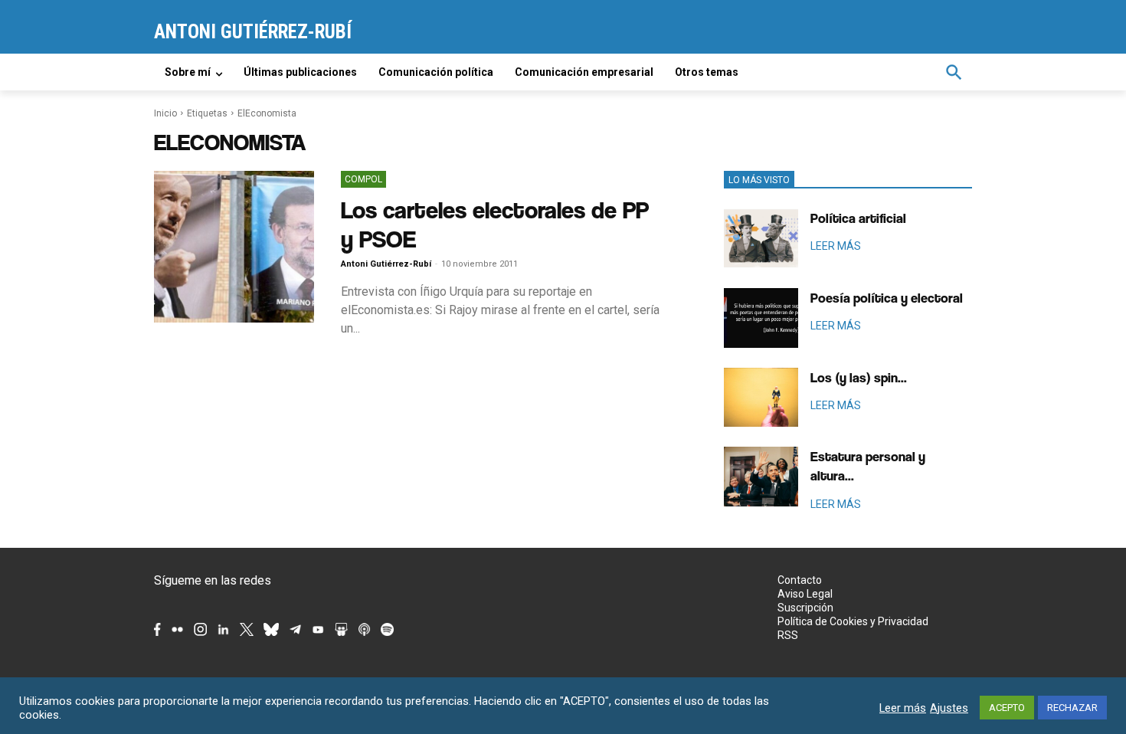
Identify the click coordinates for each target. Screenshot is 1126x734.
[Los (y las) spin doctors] (761, 398)
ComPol (363, 179)
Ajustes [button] (949, 708)
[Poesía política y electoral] (761, 318)
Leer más (902, 708)
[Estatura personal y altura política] (761, 476)
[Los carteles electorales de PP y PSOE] (234, 247)
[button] (953, 72)
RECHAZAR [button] (1072, 707)
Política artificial (858, 218)
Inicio (165, 113)
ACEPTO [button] (1007, 707)
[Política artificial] (761, 238)
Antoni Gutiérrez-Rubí (386, 264)
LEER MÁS (835, 246)
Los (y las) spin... (858, 377)
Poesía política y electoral (886, 298)
